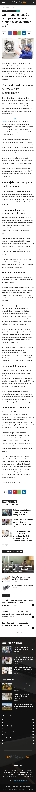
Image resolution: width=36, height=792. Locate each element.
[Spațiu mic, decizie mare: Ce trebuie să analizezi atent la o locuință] (18, 564)
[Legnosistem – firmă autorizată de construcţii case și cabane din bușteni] (7, 686)
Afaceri (4, 524)
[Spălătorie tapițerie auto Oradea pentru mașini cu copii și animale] (7, 512)
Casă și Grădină (11, 7)
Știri (18, 11)
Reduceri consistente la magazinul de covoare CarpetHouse (21, 696)
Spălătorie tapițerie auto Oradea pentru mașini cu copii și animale (22, 512)
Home (4, 7)
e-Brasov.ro (6, 571)
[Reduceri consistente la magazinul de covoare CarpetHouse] (7, 696)
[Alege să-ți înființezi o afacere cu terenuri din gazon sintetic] (7, 706)
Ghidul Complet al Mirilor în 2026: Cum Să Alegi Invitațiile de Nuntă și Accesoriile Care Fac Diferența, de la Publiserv (23, 536)
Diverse (13, 11)
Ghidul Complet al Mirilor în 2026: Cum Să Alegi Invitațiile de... (23, 669)
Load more (17, 632)
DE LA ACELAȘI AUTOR (10, 505)
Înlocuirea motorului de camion (22, 585)
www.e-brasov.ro (25, 786)
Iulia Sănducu (8, 29)
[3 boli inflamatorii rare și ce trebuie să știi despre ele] (6, 579)
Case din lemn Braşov (12, 786)
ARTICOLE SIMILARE (9, 502)
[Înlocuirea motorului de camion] (6, 588)
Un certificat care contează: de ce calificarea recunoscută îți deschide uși (24, 659)
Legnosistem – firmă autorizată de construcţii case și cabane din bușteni (23, 686)
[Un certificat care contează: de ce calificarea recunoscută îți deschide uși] (7, 522)
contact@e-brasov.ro (20, 781)
